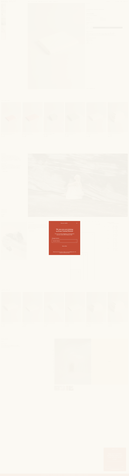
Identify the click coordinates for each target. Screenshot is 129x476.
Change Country (55, 238)
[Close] (76, 223)
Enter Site (64, 246)
